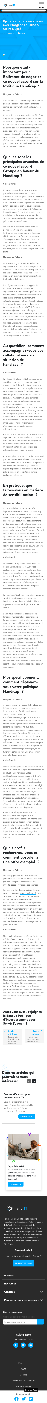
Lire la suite (25, 1116)
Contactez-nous (23, 1263)
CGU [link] (23, 1369)
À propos (9, 1275)
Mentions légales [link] (23, 1386)
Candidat (9, 1292)
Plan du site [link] (23, 1363)
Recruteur (10, 1283)
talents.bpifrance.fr (28, 893)
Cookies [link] (23, 1374)
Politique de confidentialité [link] (23, 1380)
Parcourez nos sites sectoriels (21, 1300)
